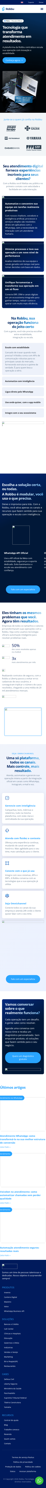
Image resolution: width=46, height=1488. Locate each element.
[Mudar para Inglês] (22, 2)
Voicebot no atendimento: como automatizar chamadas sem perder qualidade (20, 1195)
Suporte (31, 2)
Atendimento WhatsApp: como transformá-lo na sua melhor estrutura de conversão (22, 1139)
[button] (42, 9)
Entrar (41, 2)
